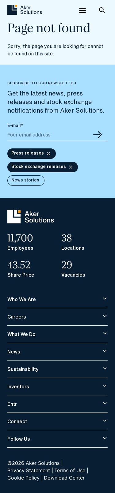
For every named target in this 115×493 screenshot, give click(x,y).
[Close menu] (82, 10)
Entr (12, 404)
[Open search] (102, 10)
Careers (16, 316)
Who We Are (21, 299)
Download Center (64, 478)
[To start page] (30, 221)
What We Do (21, 334)
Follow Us (18, 439)
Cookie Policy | (25, 478)
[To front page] (24, 10)
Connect (17, 421)
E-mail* (15, 125)
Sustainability (23, 369)
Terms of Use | (71, 470)
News (13, 351)
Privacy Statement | (30, 470)
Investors (18, 386)
